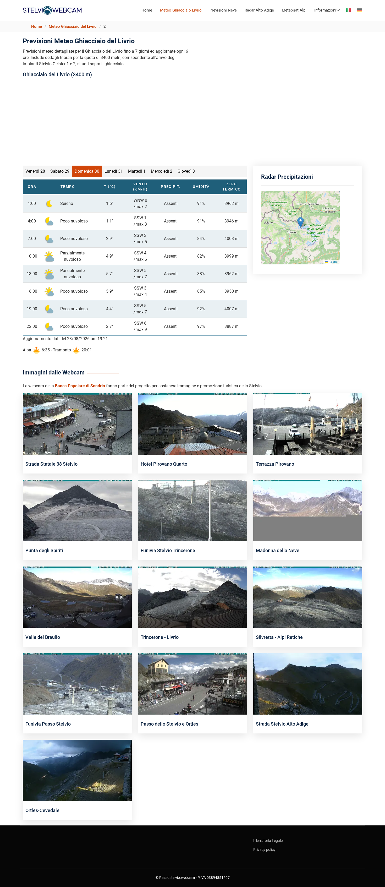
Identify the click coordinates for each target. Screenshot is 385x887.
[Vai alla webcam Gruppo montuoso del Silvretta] (307, 596)
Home (146, 10)
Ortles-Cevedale (42, 810)
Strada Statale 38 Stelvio (51, 464)
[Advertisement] (192, 120)
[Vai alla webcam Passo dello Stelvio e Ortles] (192, 683)
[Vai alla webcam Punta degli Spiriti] (77, 510)
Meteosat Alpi (294, 10)
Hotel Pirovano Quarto (164, 464)
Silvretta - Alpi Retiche (279, 637)
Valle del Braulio (42, 637)
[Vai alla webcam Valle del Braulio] (77, 596)
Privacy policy (264, 849)
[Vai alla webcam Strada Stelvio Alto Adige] (307, 683)
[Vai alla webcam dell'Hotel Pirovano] (192, 423)
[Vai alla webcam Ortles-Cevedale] (77, 770)
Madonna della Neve (277, 550)
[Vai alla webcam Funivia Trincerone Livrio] (192, 596)
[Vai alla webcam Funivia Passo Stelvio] (77, 683)
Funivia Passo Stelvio (48, 724)
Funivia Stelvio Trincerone (168, 550)
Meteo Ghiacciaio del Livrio (73, 26)
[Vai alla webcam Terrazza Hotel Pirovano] (307, 423)
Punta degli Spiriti (44, 550)
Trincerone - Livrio (160, 637)
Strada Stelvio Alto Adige (282, 724)
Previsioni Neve (223, 10)
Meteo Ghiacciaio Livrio (181, 10)
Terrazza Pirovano (275, 464)
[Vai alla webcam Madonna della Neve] (307, 510)
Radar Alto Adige (259, 10)
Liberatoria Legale (268, 840)
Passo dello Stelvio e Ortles (169, 724)
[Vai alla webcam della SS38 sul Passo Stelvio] (77, 423)
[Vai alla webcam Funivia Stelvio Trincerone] (192, 510)
